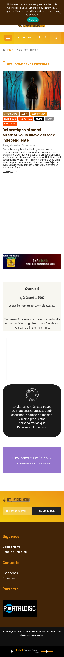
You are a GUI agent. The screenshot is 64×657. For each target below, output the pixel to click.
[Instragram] (35, 37)
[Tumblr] (46, 37)
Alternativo (10, 114)
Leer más (8, 172)
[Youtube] (29, 37)
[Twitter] (24, 37)
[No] (59, 12)
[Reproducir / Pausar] (12, 651)
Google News (11, 547)
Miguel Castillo (12, 145)
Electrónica (38, 114)
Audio (25, 114)
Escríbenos (10, 573)
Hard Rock (10, 119)
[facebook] (18, 37)
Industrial (26, 119)
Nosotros (9, 578)
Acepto (33, 20)
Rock (49, 119)
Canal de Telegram (15, 552)
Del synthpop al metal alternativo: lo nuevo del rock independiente (29, 134)
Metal (39, 119)
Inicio (10, 49)
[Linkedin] (40, 37)
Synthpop (10, 124)
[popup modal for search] (55, 38)
